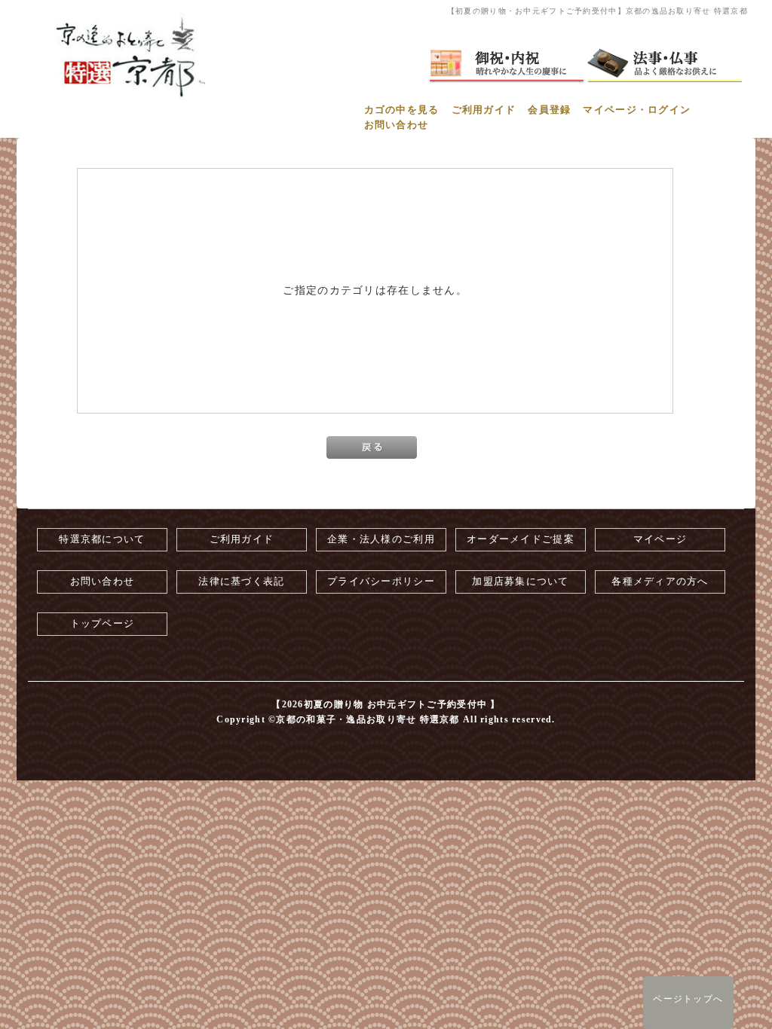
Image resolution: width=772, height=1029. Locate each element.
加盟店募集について (520, 581)
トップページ (102, 623)
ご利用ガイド (484, 110)
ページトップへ (688, 999)
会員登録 (549, 110)
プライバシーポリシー (381, 581)
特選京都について (102, 539)
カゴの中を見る (402, 110)
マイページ (660, 539)
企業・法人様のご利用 (381, 539)
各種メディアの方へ (660, 581)
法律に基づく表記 (241, 581)
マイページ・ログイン (637, 110)
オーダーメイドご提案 (520, 539)
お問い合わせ (396, 125)
